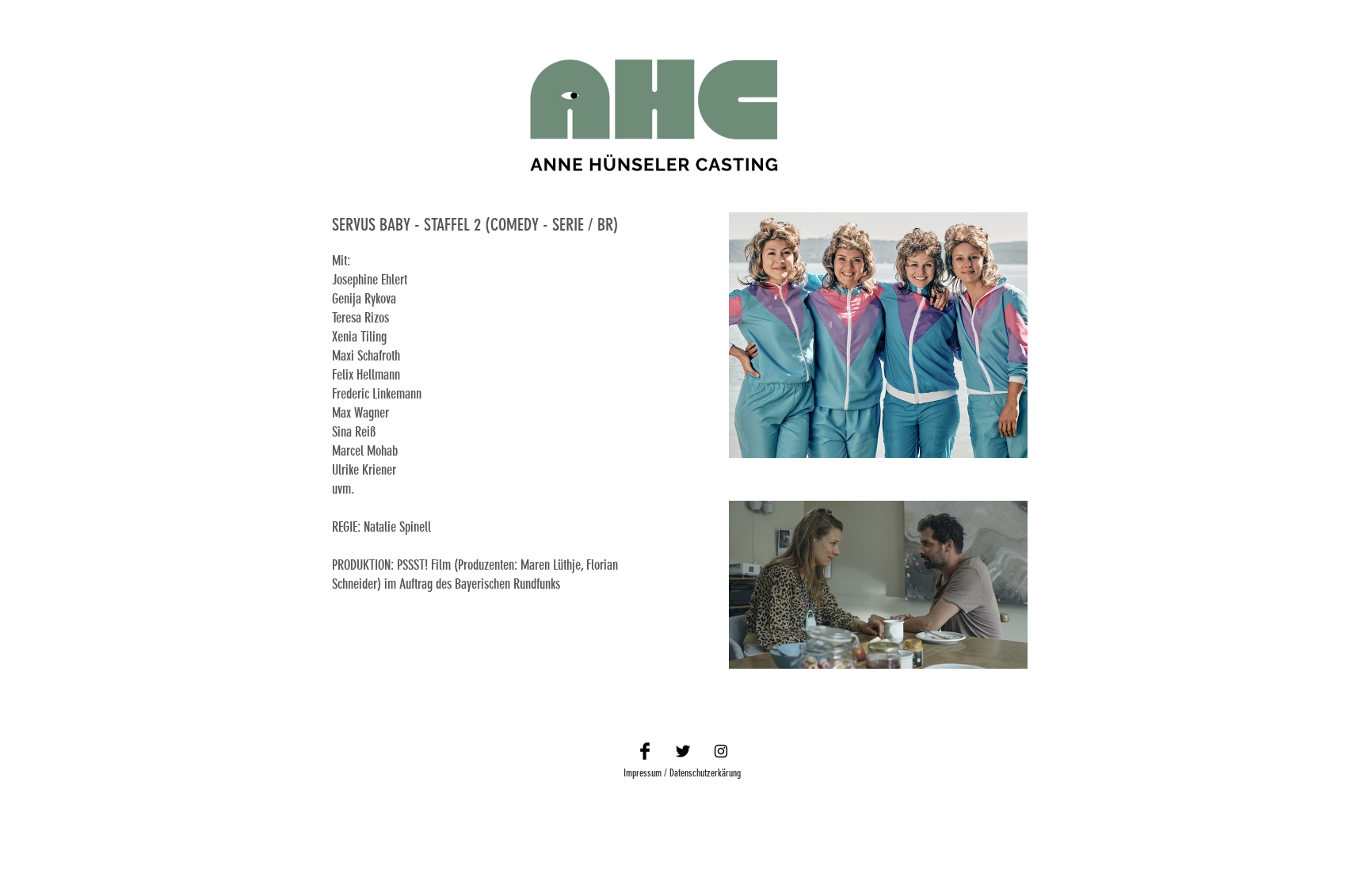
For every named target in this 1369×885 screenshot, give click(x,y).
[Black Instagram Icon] (721, 751)
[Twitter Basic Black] (683, 751)
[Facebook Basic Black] (645, 751)
